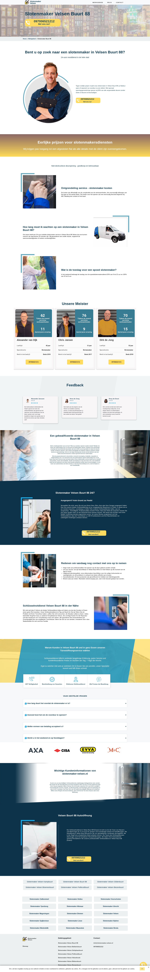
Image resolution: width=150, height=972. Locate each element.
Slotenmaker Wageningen (39, 913)
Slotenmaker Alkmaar (75, 906)
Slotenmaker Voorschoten (111, 899)
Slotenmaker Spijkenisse (39, 921)
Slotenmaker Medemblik (39, 928)
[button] (25, 751)
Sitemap (25, 946)
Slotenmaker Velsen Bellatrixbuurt (70, 946)
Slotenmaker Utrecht (111, 906)
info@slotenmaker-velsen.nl (103, 943)
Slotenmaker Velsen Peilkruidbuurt (70, 954)
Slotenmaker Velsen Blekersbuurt (69, 961)
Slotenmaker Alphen (111, 921)
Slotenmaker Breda (110, 928)
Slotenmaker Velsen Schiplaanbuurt (70, 950)
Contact (119, 2)
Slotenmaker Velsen (110, 913)
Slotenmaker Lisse (75, 921)
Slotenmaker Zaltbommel (39, 899)
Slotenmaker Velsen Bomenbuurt (69, 965)
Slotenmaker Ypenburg (39, 906)
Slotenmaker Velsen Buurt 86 (68, 943)
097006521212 (33, 362)
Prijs (109, 2)
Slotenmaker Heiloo (75, 899)
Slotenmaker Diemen (75, 913)
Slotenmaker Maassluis (75, 928)
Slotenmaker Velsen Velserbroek (69, 957)
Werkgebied (98, 2)
